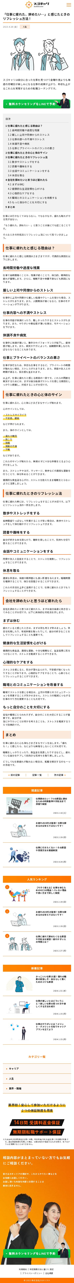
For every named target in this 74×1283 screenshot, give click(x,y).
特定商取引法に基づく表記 (42, 1269)
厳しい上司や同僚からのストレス (29, 134)
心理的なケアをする (21, 193)
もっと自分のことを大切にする (27, 202)
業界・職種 (14, 1088)
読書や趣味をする (20, 166)
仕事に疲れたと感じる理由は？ (24, 125)
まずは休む (16, 184)
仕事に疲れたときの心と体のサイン (26, 152)
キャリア (13, 1068)
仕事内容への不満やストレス (26, 139)
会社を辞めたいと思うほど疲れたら (26, 179)
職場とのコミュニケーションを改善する (32, 197)
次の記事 (58, 775)
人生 (25, 26)
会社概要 (49, 1273)
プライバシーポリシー (32, 1273)
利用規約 (23, 1269)
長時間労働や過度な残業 (24, 130)
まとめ (10, 207)
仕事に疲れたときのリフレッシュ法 (26, 157)
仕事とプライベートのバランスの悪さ (31, 148)
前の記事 (15, 775)
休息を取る (16, 175)
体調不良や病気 (19, 143)
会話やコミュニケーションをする (29, 171)
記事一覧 (37, 775)
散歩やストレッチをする (24, 162)
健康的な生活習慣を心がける (26, 188)
